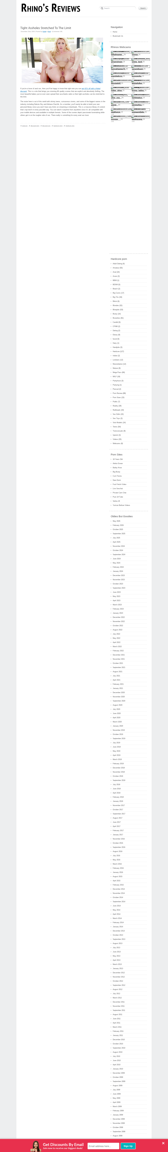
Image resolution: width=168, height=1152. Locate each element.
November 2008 (119, 1123)
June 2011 (116, 1019)
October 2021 (118, 663)
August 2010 (117, 1052)
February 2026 (118, 525)
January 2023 (118, 613)
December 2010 (119, 1040)
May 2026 (116, 521)
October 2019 (118, 734)
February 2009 (118, 1111)
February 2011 (118, 1031)
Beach (115, 289)
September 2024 (119, 554)
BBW (115, 280)
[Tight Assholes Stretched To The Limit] (45, 28)
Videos (115, 439)
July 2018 (116, 784)
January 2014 (118, 927)
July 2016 (116, 856)
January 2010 (118, 1069)
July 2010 (116, 1056)
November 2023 (119, 580)
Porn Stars (117, 397)
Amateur (116, 268)
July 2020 (116, 709)
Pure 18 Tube (118, 497)
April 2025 (116, 542)
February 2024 (118, 567)
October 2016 (118, 843)
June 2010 (117, 1060)
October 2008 (118, 1127)
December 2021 (119, 655)
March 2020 (117, 722)
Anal (49, 31)
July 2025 (116, 538)
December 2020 (119, 692)
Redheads (116, 410)
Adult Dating (117, 264)
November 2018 (119, 772)
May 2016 (116, 860)
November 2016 (119, 839)
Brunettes (116, 318)
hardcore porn (57, 125)
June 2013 (117, 952)
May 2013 (116, 956)
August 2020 (117, 705)
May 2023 (116, 596)
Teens (115, 427)
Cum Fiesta (117, 476)
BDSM (115, 285)
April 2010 (116, 1065)
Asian (115, 276)
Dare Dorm (117, 480)
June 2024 (117, 559)
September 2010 (119, 1048)
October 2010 (118, 1044)
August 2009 (117, 1086)
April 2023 (116, 600)
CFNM (115, 326)
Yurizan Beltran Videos (121, 505)
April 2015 (116, 881)
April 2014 (116, 914)
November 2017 (119, 805)
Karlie (44, 31)
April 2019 (116, 755)
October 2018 (118, 776)
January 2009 (118, 1115)
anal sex (25, 125)
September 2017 (119, 814)
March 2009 (117, 1106)
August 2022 (117, 630)
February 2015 (118, 885)
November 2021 (119, 659)
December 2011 (119, 1002)
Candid (115, 322)
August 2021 (117, 672)
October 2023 (118, 584)
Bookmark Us (118, 36)
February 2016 (118, 868)
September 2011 (119, 1010)
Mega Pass (117, 372)
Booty (115, 314)
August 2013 (117, 943)
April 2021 (116, 680)
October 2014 (118, 897)
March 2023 (117, 605)
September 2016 (119, 847)
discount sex (46, 125)
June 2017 (117, 822)
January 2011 (118, 1035)
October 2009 (118, 1077)
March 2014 (117, 918)
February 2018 (118, 797)
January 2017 (118, 835)
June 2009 (117, 1094)
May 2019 (116, 751)
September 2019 (119, 738)
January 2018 (118, 801)
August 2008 (117, 1136)
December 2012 (119, 973)
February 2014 (118, 922)
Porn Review (117, 393)
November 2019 (119, 730)
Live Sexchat (118, 488)
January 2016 (118, 872)
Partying (116, 385)
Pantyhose (117, 381)
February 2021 (118, 684)
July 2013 (116, 948)
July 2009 (116, 1090)
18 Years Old (118, 459)
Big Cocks (117, 293)
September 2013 (119, 939)
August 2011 (117, 1014)
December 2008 (119, 1119)
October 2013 (118, 935)
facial (115, 339)
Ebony (115, 335)
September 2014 (119, 902)
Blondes (116, 305)
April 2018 (116, 793)
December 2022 (119, 617)
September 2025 (119, 534)
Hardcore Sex (69, 125)
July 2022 (116, 634)
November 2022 (119, 621)
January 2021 (118, 688)
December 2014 (119, 889)
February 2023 (118, 609)
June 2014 (117, 906)
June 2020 (117, 713)
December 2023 (119, 575)
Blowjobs (116, 310)
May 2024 (116, 563)
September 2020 (119, 701)
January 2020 (118, 726)
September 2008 (119, 1132)
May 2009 (116, 1098)
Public (115, 402)
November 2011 (119, 1006)
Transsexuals (118, 431)
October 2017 (118, 810)
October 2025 (118, 529)
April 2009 (116, 1102)
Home (115, 32)
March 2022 (117, 646)
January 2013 (118, 968)
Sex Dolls (116, 414)
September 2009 (119, 1081)
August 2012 (117, 989)
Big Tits (116, 297)
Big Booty (116, 472)
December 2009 (119, 1073)
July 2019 (116, 743)
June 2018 (117, 789)
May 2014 (116, 910)
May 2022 (116, 638)
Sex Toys (116, 418)
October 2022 (118, 626)
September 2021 (119, 667)
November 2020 (119, 697)
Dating (115, 331)
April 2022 (116, 642)
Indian (115, 356)
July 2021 (116, 676)
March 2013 (117, 964)
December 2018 (119, 768)
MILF (115, 377)
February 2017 (118, 830)
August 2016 (117, 851)
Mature (115, 368)
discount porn (35, 125)
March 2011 (117, 1027)
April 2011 (116, 1023)
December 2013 (119, 931)
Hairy (115, 343)
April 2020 (116, 718)
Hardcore (116, 351)
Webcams (116, 443)
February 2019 (118, 764)
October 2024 (118, 550)
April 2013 (116, 960)
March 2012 (117, 998)
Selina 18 (116, 501)
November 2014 (119, 893)
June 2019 (117, 747)
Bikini (115, 301)
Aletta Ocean (118, 463)
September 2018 (119, 780)
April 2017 (116, 826)
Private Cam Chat (119, 493)
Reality (115, 406)
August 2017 (117, 818)
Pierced (116, 389)
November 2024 (119, 546)
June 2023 (117, 592)
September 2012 (119, 985)
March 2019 (117, 759)
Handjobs (116, 347)
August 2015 (117, 876)
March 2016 (117, 864)
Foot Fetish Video (119, 484)
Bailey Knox (117, 468)
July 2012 (116, 994)
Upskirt (115, 435)
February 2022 (118, 651)
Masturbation (118, 364)
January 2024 (118, 571)
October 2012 (118, 981)
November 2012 (119, 977)
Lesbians (116, 360)
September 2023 (119, 588)
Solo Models (117, 423)
